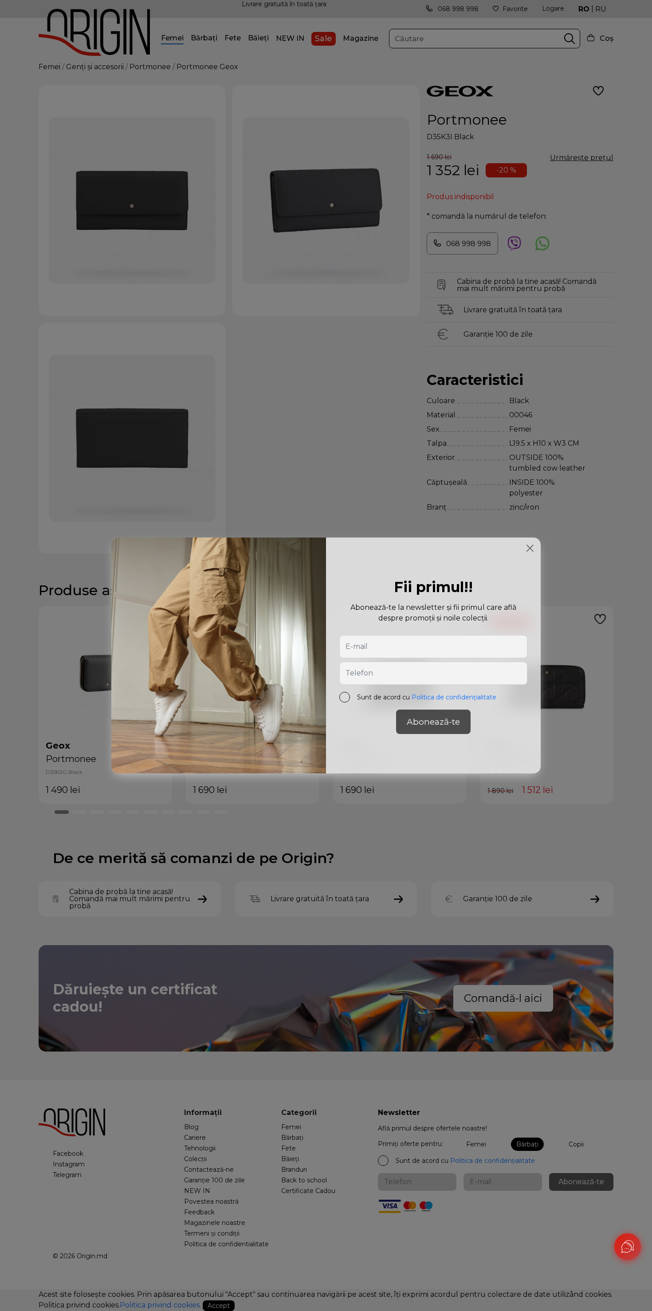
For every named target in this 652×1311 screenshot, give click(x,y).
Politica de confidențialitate (454, 697)
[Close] (530, 548)
